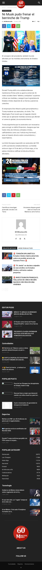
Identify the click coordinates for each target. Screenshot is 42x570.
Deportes (20, 564)
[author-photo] (21, 229)
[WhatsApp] (18, 26)
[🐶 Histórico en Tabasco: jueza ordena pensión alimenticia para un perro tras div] (35, 350)
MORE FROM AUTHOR (25, 248)
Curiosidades (12, 564)
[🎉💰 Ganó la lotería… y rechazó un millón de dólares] (35, 370)
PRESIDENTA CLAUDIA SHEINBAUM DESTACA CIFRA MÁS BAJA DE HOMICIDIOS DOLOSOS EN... (25, 333)
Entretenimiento (29, 564)
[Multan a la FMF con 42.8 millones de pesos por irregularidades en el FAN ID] (35, 421)
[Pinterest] (13, 26)
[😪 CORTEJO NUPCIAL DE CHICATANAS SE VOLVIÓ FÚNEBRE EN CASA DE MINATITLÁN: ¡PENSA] (35, 360)
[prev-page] (3, 289)
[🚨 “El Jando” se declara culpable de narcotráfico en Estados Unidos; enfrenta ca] (7, 267)
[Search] (39, 2)
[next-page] (6, 289)
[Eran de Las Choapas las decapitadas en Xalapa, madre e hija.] (7, 386)
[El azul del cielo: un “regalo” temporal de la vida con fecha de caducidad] (35, 502)
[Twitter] (9, 26)
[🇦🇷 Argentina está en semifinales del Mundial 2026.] (35, 431)
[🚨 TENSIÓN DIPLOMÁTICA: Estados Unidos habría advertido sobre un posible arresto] (7, 255)
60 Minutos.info (8, 21)
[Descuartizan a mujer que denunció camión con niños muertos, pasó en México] (7, 395)
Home (4, 7)
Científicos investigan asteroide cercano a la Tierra (9, 210)
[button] (3, 2)
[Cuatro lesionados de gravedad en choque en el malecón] (7, 405)
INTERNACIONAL (12, 7)
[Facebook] (4, 26)
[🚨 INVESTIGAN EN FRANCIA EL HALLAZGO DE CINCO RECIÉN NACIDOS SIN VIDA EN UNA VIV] (7, 279)
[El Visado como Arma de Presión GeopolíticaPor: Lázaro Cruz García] (7, 324)
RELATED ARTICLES (9, 248)
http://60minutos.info (21, 235)
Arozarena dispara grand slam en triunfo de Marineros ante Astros (31, 210)
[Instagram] (21, 239)
